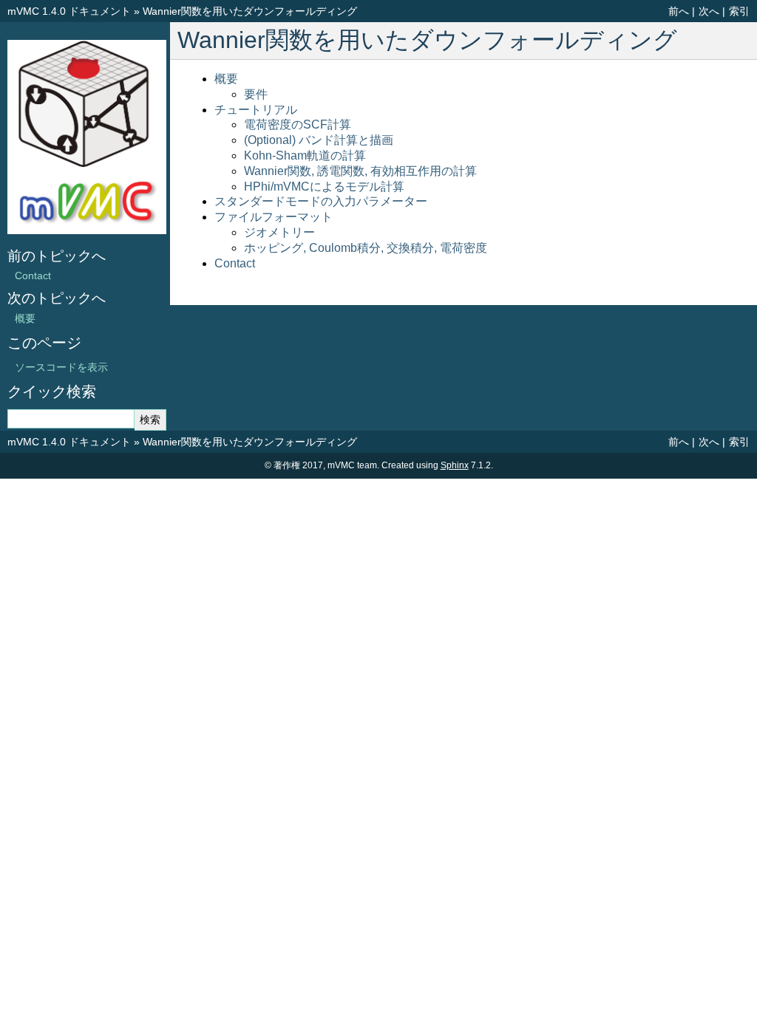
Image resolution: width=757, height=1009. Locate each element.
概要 (226, 78)
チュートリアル (255, 109)
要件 (256, 94)
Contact (234, 263)
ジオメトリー (279, 232)
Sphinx (455, 465)
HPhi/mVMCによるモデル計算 (324, 186)
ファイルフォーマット (273, 217)
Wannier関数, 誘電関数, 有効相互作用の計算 (360, 171)
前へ (678, 11)
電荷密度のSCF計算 (297, 124)
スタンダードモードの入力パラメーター (320, 201)
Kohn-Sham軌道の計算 (305, 155)
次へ (709, 11)
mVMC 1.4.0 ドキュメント (69, 11)
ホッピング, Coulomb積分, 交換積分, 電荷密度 (365, 248)
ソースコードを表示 (61, 367)
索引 (739, 11)
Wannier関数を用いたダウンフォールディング (250, 11)
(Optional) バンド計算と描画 (318, 140)
